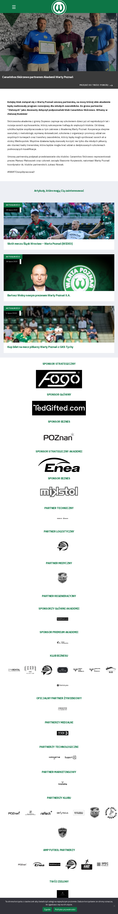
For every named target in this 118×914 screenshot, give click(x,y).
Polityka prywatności (65, 909)
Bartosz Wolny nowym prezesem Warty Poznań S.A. (38, 295)
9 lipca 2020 (11, 313)
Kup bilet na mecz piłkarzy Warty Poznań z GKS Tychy (40, 347)
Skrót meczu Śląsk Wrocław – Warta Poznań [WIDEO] (40, 243)
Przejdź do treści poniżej (94, 85)
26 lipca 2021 (11, 210)
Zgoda (47, 909)
